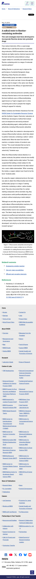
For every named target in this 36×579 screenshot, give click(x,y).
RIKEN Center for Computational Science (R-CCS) (26, 421)
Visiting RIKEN (7, 351)
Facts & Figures (23, 344)
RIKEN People (7, 348)
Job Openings (7, 500)
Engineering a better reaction (15, 266)
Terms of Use (7, 319)
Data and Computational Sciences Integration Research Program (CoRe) (26, 374)
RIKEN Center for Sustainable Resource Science (17, 113)
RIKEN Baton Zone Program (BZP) (24, 401)
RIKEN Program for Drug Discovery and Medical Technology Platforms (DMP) (10, 392)
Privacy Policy (23, 319)
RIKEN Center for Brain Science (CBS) (25, 449)
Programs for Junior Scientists (25, 502)
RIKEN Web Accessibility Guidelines (26, 323)
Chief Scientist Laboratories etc (24, 406)
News (20, 485)
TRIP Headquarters (8, 370)
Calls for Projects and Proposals (9, 539)
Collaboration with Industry (8, 527)
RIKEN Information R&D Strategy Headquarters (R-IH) (9, 442)
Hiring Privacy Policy (8, 322)
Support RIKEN (23, 348)
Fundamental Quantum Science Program (26, 382)
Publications (6, 492)
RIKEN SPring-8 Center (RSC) (25, 473)
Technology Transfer (9, 545)
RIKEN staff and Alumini (10, 512)
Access (5, 312)
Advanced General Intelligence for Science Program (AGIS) (9, 383)
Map (4, 344)
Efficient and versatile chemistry (16, 274)
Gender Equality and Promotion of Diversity (25, 352)
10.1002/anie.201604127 (14, 297)
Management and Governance (8, 340)
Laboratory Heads (8, 362)
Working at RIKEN (8, 506)
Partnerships (23, 532)
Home (3, 9)
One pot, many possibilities (15, 270)
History (21, 339)
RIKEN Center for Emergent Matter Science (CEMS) (10, 466)
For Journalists (7, 488)
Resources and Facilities (10, 520)
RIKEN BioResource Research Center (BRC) (10, 457)
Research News (27, 9)
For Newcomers (23, 512)
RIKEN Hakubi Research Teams (9, 412)
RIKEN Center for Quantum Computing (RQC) (9, 434)
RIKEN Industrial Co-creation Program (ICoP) (10, 401)
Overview (5, 333)
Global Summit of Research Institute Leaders (24, 540)
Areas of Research (24, 362)
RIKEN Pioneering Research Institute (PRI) (10, 406)
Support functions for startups (9, 533)
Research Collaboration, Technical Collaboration (26, 522)
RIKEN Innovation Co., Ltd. (26, 526)
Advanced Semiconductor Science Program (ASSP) (26, 391)
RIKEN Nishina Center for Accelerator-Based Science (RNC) (10, 474)
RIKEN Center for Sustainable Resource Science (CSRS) (25, 458)
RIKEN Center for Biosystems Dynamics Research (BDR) (9, 450)
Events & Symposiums (25, 488)
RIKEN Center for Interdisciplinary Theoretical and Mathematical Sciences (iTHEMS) (9, 423)
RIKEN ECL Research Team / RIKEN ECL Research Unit (25, 413)
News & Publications (14, 9)
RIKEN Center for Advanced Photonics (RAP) (25, 466)
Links (20, 315)
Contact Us (22, 312)
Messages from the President (25, 334)
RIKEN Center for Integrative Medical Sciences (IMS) (24, 442)
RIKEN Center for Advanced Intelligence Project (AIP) (25, 434)
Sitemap (5, 315)
